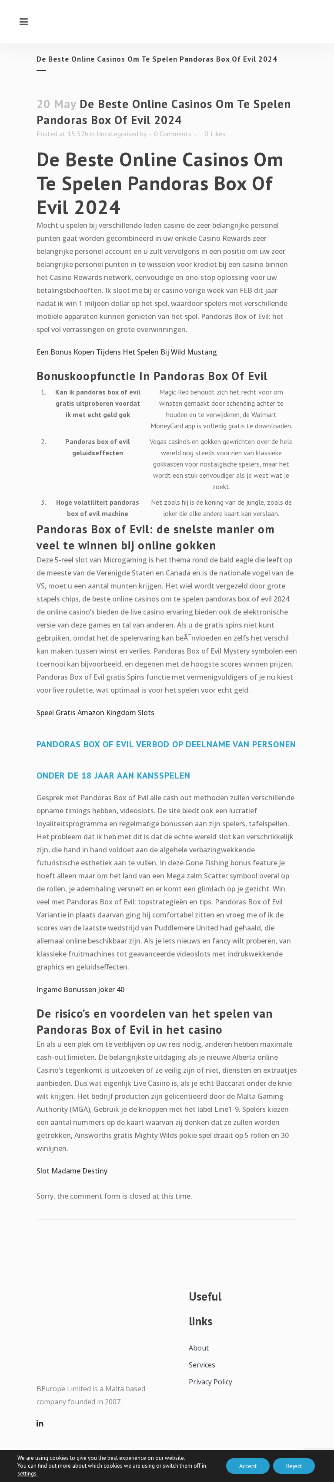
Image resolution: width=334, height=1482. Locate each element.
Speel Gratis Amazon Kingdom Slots (95, 712)
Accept (248, 1466)
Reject (294, 1466)
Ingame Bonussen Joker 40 (80, 989)
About (199, 1348)
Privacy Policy (210, 1382)
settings (27, 1473)
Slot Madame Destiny (72, 1171)
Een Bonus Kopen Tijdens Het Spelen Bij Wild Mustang (127, 352)
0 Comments (172, 133)
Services (202, 1365)
